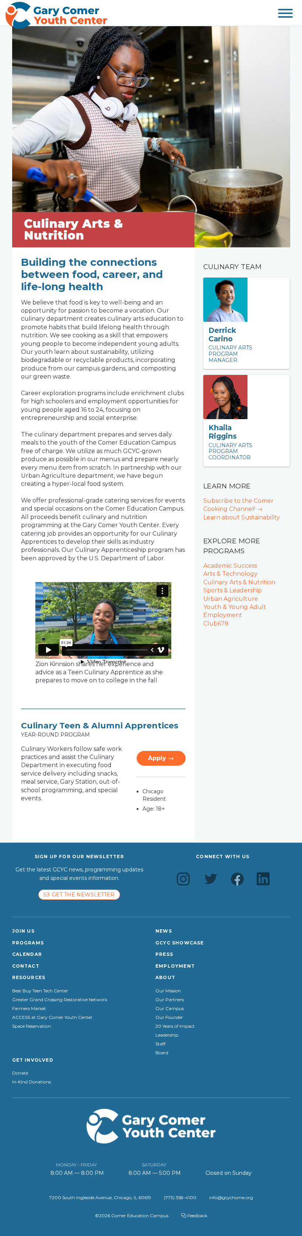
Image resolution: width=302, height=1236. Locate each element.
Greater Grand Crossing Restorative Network (59, 999)
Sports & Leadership (232, 590)
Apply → (161, 758)
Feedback (196, 1215)
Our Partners (169, 999)
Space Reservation (31, 1026)
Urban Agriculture (230, 598)
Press (164, 954)
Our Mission (168, 990)
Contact (25, 966)
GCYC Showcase (179, 943)
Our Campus (169, 1008)
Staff (160, 1044)
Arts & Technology (230, 573)
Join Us (23, 931)
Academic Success (230, 565)
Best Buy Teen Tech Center (40, 990)
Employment (175, 966)
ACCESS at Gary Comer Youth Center (52, 1017)
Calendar (27, 954)
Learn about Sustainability (241, 517)
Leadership (166, 1035)
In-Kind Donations (31, 1081)
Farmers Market (29, 1008)
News (163, 931)
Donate (20, 1073)
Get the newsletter (82, 894)
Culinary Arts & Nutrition (239, 582)
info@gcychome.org (231, 1197)
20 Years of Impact (175, 1026)
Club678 (216, 623)
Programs (28, 943)
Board (161, 1052)
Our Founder (169, 1017)
